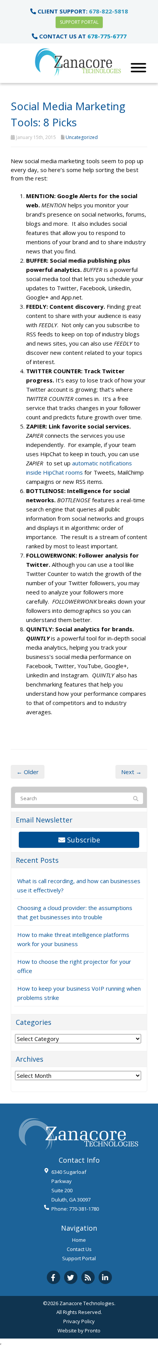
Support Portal (79, 22)
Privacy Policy (79, 1321)
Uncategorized (82, 137)
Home (79, 1239)
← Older (27, 772)
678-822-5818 (108, 11)
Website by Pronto (79, 1330)
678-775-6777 (107, 36)
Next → (131, 772)
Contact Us (79, 1249)
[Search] (135, 799)
